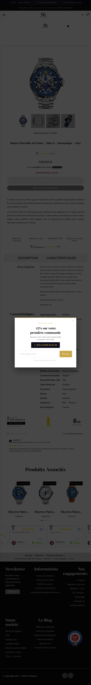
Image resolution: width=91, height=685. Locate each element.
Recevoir (65, 354)
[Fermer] (73, 321)
